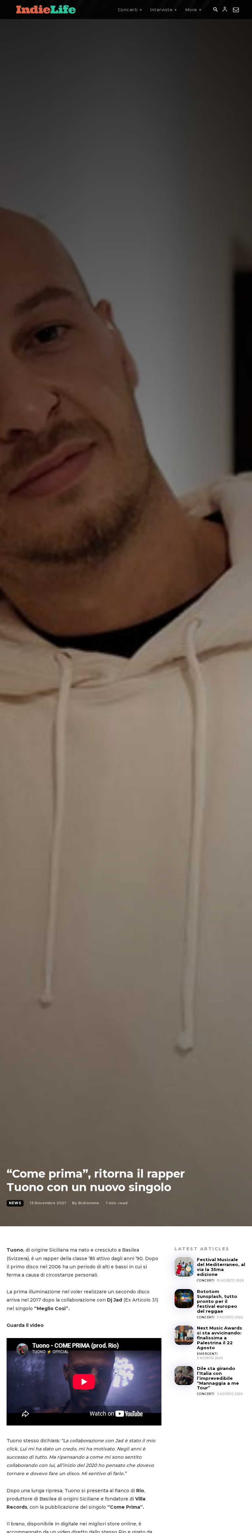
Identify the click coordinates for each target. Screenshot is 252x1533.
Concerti (205, 1280)
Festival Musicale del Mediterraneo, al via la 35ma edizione (221, 1267)
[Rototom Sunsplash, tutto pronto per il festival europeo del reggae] (184, 1298)
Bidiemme (88, 1203)
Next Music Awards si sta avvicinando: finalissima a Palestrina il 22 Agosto (219, 1337)
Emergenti (207, 1353)
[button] (215, 10)
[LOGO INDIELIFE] (46, 9)
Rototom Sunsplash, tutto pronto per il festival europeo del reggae (217, 1301)
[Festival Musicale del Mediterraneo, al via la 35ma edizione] (184, 1266)
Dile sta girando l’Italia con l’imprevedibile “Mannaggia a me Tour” (218, 1378)
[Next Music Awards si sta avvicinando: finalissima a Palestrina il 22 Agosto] (184, 1335)
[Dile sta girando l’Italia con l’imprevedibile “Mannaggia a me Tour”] (184, 1375)
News (15, 1203)
